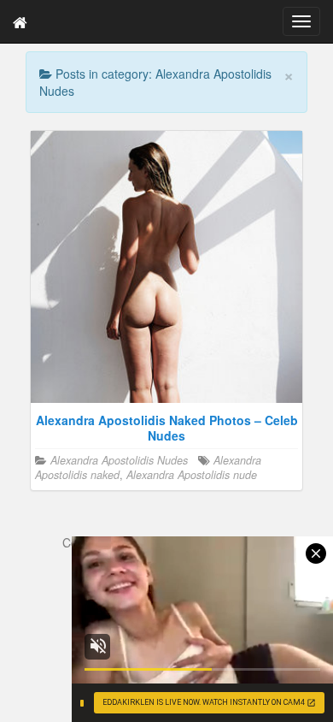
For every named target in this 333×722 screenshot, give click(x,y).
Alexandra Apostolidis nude (191, 474)
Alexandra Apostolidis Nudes (119, 460)
